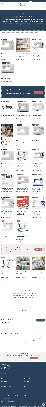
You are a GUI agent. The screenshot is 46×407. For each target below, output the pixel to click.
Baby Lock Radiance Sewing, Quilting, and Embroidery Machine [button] (21, 213)
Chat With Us (38, 92)
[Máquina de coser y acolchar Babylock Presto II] (38, 107)
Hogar (23, 13)
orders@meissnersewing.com (10, 401)
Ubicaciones (26, 381)
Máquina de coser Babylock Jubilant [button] (23, 116)
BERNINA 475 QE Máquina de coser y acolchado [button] (7, 189)
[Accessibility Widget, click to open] (43, 203)
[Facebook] (12, 374)
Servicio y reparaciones (28, 384)
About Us (30, 1)
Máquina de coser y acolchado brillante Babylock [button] (5, 78)
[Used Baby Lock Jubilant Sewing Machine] (38, 130)
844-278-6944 (7, 398)
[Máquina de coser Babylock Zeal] (7, 155)
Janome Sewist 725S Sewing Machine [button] (6, 235)
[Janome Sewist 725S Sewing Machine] (7, 226)
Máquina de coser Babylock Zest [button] (7, 54)
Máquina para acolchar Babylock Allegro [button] (37, 54)
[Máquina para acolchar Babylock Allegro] (38, 45)
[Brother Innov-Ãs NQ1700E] (38, 263)
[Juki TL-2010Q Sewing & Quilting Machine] (7, 203)
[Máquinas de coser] (7, 130)
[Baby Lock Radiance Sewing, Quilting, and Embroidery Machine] (23, 203)
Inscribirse (33, 358)
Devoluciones (26, 389)
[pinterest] (5, 374)
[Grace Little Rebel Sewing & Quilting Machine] (38, 180)
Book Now (38, 249)
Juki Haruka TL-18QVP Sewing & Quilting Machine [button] (38, 212)
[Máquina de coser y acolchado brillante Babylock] (7, 68)
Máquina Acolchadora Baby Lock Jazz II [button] (23, 54)
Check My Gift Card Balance (6, 386)
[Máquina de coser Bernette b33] (7, 263)
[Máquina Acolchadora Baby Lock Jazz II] (23, 45)
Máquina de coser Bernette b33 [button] (7, 272)
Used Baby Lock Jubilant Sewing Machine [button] (37, 139)
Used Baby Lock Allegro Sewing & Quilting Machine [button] (38, 164)
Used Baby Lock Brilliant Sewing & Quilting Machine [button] (22, 189)
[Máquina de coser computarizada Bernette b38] (23, 155)
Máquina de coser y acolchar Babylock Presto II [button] (38, 116)
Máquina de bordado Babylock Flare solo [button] (21, 272)
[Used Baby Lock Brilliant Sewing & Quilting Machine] (23, 180)
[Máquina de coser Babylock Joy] (23, 130)
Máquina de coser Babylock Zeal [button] (7, 164)
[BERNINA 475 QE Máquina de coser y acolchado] (7, 180)
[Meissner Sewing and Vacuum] (23, 4)
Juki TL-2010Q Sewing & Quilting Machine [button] (7, 212)
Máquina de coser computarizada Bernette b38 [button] (22, 165)
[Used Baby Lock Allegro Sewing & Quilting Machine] (38, 155)
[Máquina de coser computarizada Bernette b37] (23, 226)
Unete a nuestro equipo (6, 384)
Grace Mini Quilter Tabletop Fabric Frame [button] (7, 116)
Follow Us (40, 320)
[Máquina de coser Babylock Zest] (7, 45)
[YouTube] (9, 374)
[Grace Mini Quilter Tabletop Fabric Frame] (7, 107)
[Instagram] (2, 374)
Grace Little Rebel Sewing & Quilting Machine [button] (38, 189)
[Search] (43, 8)
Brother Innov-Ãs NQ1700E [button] (38, 272)
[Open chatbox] (43, 404)
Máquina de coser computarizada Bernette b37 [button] (22, 236)
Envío (25, 386)
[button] (2, 4)
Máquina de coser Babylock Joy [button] (23, 139)
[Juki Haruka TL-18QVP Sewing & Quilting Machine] (38, 203)
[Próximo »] (19, 283)
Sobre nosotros (4, 381)
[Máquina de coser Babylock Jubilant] (23, 107)
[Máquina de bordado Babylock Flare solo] (23, 263)
